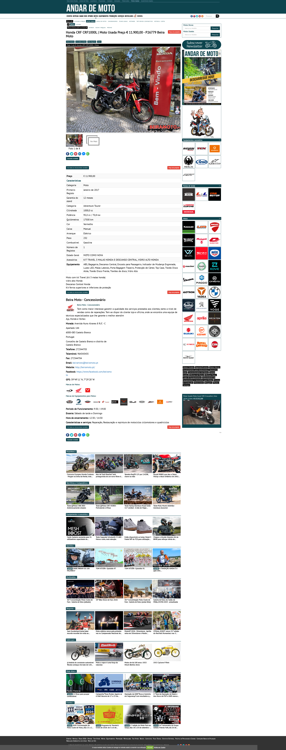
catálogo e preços (79, 21)
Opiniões (69, 546)
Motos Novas (215, 367)
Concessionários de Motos (198, 372)
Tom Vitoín (96, 739)
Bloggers (208, 383)
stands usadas (123, 21)
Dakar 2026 (83, 15)
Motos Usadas (188, 367)
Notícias (75, 739)
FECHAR (149, 747)
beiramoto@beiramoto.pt (85, 362)
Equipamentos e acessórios (76, 514)
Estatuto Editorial (168, 739)
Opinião (90, 15)
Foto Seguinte (92, 42)
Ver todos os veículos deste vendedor (77, 168)
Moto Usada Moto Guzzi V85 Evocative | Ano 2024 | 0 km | (200, 397)
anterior (91, 27)
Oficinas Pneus (210, 375)
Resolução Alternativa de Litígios (76, 741)
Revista (139, 15)
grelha (72, 24)
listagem (78, 24)
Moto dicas (70, 671)
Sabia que (70, 640)
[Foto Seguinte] (158, 90)
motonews (132, 21)
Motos (103, 739)
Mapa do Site (92, 741)
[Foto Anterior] (89, 90)
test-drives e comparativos (145, 21)
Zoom (99, 42)
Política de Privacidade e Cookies (185, 739)
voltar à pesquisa (100, 27)
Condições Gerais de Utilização (206, 739)
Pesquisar (215, 28)
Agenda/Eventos (202, 367)
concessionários (112, 21)
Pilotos (216, 383)
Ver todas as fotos (81, 42)
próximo (109, 27)
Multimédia (70, 577)
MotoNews (70, 451)
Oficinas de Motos (196, 375)
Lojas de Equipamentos (192, 377)
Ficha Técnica (157, 739)
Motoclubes (129, 15)
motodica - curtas (159, 21)
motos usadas (91, 21)
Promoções (113, 15)
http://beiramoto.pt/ (85, 367)
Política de (159, 747)
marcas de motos (101, 21)
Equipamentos (110, 739)
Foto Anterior (70, 42)
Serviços (186, 385)
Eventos (69, 15)
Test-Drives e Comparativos (76, 483)
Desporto (69, 608)
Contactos (148, 739)
